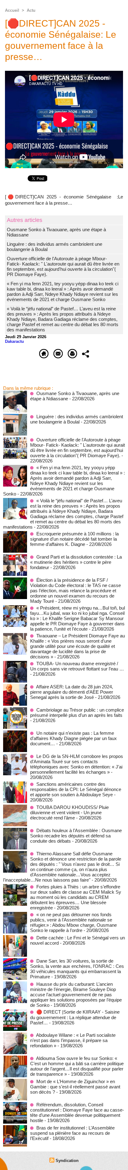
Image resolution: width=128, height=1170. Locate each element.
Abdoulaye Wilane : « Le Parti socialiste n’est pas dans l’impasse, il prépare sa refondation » (73, 1040)
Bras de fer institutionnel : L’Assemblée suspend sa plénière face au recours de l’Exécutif (72, 1133)
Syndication (67, 1160)
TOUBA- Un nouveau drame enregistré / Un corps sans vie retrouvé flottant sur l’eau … (77, 666)
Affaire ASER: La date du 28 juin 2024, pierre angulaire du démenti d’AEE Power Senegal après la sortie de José (71, 692)
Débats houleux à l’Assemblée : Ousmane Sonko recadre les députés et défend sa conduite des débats (76, 836)
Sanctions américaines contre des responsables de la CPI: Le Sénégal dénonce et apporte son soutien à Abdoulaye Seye (75, 789)
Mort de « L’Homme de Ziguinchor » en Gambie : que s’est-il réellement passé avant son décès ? (75, 1087)
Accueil (12, 10)
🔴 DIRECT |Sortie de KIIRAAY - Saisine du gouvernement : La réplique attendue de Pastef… (75, 1017)
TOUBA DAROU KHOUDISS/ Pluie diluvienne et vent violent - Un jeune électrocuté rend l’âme (69, 812)
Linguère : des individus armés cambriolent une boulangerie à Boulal (76, 419)
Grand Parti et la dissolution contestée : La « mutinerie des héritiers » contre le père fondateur (76, 562)
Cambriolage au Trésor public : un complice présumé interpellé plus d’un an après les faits (77, 712)
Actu (31, 10)
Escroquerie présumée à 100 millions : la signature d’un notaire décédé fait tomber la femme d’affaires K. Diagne (74, 539)
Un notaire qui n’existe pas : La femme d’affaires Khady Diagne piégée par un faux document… (73, 738)
